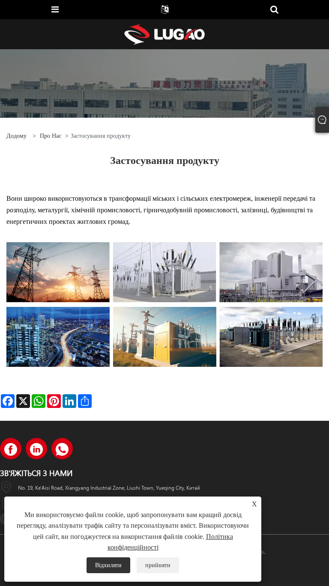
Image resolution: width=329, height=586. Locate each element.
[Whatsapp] (62, 448)
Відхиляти (108, 565)
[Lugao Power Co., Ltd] (164, 33)
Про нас (50, 136)
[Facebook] (10, 448)
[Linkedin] (36, 448)
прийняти (157, 565)
